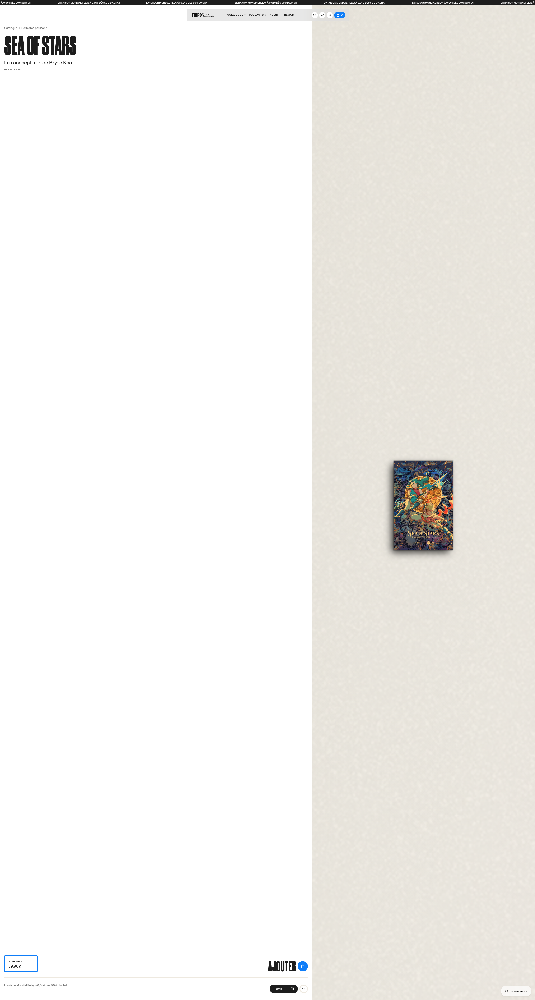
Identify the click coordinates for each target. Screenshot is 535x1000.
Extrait (278, 989)
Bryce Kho (14, 69)
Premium (288, 14)
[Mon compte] (330, 15)
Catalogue (10, 28)
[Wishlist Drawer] (322, 15)
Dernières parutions (34, 28)
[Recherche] (315, 15)
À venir (274, 14)
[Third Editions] (203, 15)
